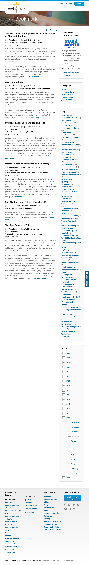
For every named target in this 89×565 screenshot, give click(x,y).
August (74, 441)
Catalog (47, 519)
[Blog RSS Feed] (74, 508)
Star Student (12, 208)
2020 (68, 381)
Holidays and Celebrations (66, 188)
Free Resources (67, 123)
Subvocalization (67, 324)
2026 (68, 353)
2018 (68, 390)
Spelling (64, 182)
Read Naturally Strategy (70, 317)
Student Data (66, 321)
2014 (68, 409)
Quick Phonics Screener (70, 262)
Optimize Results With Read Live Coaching (27, 163)
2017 (68, 395)
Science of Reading (68, 226)
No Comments (12, 45)
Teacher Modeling (68, 331)
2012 (68, 418)
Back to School (67, 228)
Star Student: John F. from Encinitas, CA (25, 202)
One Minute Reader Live (71, 174)
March (73, 464)
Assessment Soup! (14, 82)
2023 (68, 367)
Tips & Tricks (66, 89)
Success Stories (46, 206)
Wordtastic (65, 336)
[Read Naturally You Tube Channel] (78, 504)
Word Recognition (68, 292)
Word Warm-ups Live (69, 159)
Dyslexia (64, 199)
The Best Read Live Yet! (17, 225)
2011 (68, 478)
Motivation (35, 132)
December (75, 422)
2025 (68, 358)
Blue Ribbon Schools (69, 297)
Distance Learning (68, 172)
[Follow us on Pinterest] (65, 508)
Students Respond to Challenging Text (25, 122)
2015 (68, 404)
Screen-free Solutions (52, 530)
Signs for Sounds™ (12, 547)
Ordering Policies (68, 560)
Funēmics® (9, 549)
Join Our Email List (72, 498)
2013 (68, 413)
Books (63, 147)
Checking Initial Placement (67, 285)
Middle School (67, 302)
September (75, 436)
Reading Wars (66, 275)
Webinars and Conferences (38, 173)
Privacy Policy (55, 560)
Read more (35, 77)
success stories (67, 289)
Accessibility (66, 294)
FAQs (63, 213)
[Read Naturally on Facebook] (65, 504)
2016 (68, 399)
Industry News (12, 42)
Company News (12, 129)
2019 (68, 386)
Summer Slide (67, 277)
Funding (64, 260)
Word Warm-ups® (12, 538)
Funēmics (65, 196)
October (74, 432)
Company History (37, 234)
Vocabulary (65, 184)
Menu (79, 4)
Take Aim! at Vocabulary (71, 204)
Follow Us (48, 516)
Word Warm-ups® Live (13, 508)
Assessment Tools (28, 88)
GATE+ (64, 250)
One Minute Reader (69, 150)
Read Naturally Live (22, 132)
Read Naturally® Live (13, 505)
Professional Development (32, 42)
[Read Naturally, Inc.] (17, 7)
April (73, 459)
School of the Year (68, 218)
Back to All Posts (50, 30)
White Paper (66, 334)
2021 (68, 376)
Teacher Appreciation (69, 221)
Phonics (64, 157)
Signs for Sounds (68, 201)
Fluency (64, 247)
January (74, 473)
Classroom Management (71, 243)
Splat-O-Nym (66, 179)
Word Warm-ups (68, 235)
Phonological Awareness (71, 309)
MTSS (63, 272)
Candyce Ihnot (67, 299)
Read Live (10, 132)
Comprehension (67, 164)
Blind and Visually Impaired (68, 281)
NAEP (63, 304)
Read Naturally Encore (70, 128)
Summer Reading (68, 169)
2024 (68, 362)
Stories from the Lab (69, 145)
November (75, 427)
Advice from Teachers (70, 137)
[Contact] (87, 279)
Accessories (29, 512)
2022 (68, 372)
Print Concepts (67, 314)
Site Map (46, 560)
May (72, 455)
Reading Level (66, 267)
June (73, 450)
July (72, 446)
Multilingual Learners (69, 191)
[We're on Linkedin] (70, 508)
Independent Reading (70, 270)
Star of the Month (68, 252)
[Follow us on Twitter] (74, 504)
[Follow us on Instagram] (69, 504)
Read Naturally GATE (69, 216)
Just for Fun (66, 99)
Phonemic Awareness (70, 307)
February (74, 469)
